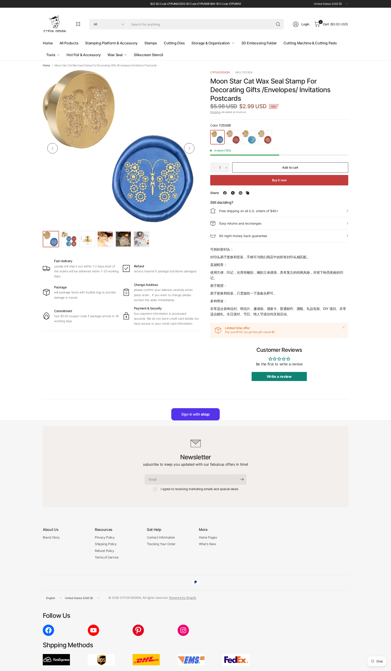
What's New (207, 544)
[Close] (343, 327)
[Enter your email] (241, 479)
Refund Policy (104, 551)
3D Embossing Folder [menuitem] (259, 43)
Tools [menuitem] (50, 55)
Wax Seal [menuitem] (114, 55)
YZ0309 (217, 137)
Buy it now (279, 180)
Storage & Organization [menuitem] (210, 43)
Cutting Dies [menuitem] (174, 43)
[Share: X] (233, 193)
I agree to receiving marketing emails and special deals (199, 489)
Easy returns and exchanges (240, 223)
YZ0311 (249, 137)
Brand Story (51, 537)
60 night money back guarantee (243, 236)
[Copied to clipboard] (247, 193)
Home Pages (208, 537)
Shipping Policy (106, 544)
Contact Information (161, 537)
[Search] (278, 24)
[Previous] (52, 148)
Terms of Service (107, 557)
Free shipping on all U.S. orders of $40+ (248, 211)
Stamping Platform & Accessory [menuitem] (111, 43)
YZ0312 (265, 137)
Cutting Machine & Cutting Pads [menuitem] (310, 43)
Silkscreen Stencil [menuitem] (148, 55)
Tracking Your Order (161, 544)
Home (46, 65)
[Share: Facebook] (225, 193)
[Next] (189, 148)
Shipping (215, 112)
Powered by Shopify (182, 597)
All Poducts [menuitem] (69, 43)
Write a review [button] (279, 376)
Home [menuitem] (48, 43)
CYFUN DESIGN (220, 72)
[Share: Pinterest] (240, 193)
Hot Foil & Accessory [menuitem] (84, 55)
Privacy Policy (105, 537)
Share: (214, 192)
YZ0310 (233, 137)
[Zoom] (190, 79)
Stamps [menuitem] (150, 43)
